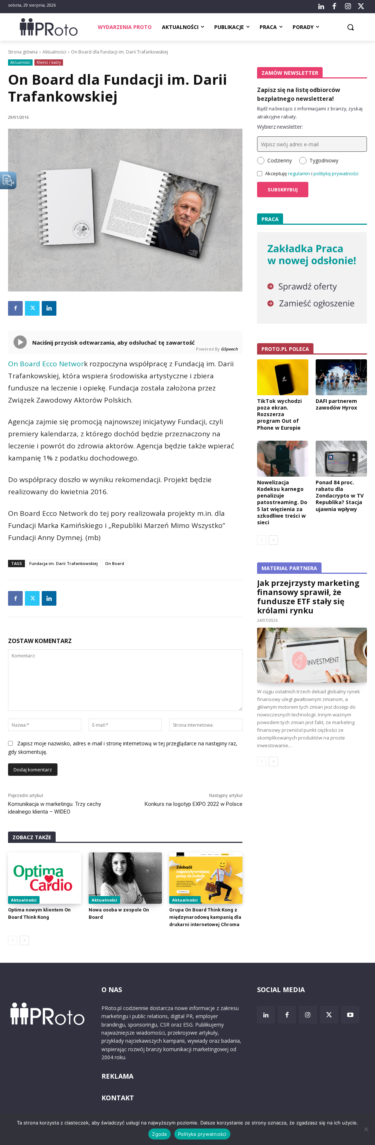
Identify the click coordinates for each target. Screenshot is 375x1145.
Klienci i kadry (49, 62)
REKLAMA (117, 1076)
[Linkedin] (49, 308)
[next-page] (24, 940)
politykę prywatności (336, 173)
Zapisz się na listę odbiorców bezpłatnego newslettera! (298, 94)
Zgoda (159, 1134)
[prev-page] (12, 940)
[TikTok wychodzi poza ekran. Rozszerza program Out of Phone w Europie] (282, 377)
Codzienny (279, 160)
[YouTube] (350, 1015)
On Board (114, 563)
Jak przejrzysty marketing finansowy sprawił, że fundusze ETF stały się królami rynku (308, 597)
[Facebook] (334, 6)
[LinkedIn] (321, 6)
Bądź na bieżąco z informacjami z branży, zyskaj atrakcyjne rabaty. (310, 112)
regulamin (299, 173)
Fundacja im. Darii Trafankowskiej (63, 563)
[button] (350, 27)
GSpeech (229, 349)
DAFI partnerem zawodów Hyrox (336, 404)
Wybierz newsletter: (280, 126)
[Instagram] (347, 6)
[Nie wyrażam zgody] (366, 1129)
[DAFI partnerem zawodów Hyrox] (341, 377)
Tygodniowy (323, 160)
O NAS (111, 989)
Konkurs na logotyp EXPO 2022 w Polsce (193, 804)
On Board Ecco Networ (46, 363)
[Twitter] (361, 6)
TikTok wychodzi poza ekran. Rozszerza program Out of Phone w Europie (279, 414)
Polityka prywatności (202, 1134)
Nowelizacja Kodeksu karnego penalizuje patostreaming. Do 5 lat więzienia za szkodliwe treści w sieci (282, 502)
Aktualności (54, 52)
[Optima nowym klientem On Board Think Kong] (44, 878)
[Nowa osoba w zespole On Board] (125, 878)
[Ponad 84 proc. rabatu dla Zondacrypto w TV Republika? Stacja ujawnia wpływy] (341, 459)
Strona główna (23, 52)
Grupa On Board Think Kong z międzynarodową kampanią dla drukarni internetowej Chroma (205, 917)
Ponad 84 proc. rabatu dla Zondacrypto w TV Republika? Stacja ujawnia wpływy (340, 496)
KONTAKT (117, 1097)
